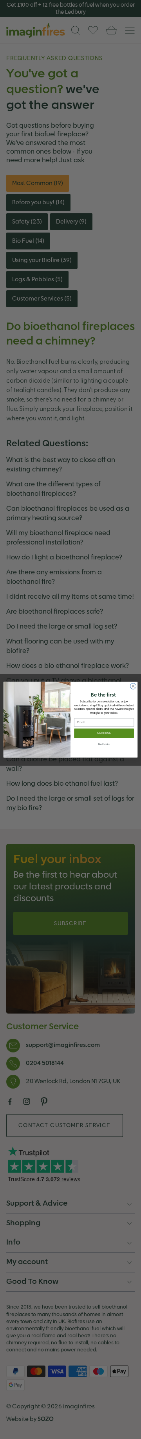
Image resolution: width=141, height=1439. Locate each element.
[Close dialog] (133, 686)
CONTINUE (104, 733)
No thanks (104, 744)
